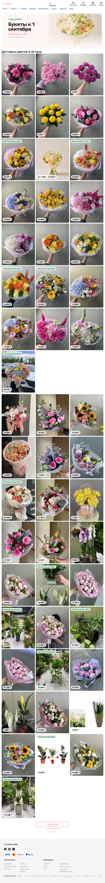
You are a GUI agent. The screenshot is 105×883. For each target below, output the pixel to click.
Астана (26, 876)
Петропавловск (36, 876)
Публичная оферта (24, 870)
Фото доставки (10, 866)
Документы (63, 864)
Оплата (23, 864)
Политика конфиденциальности (65, 870)
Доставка (24, 866)
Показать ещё (52, 824)
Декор (72, 9)
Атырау (46, 876)
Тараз (93, 876)
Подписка (63, 9)
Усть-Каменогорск (66, 876)
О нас (45, 866)
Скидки (54, 9)
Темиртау (86, 876)
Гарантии (8, 864)
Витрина (33, 9)
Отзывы (7, 869)
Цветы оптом (64, 866)
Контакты (47, 864)
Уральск (78, 876)
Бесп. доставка (43, 9)
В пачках (24, 9)
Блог (45, 869)
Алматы (19, 876)
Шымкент (54, 876)
